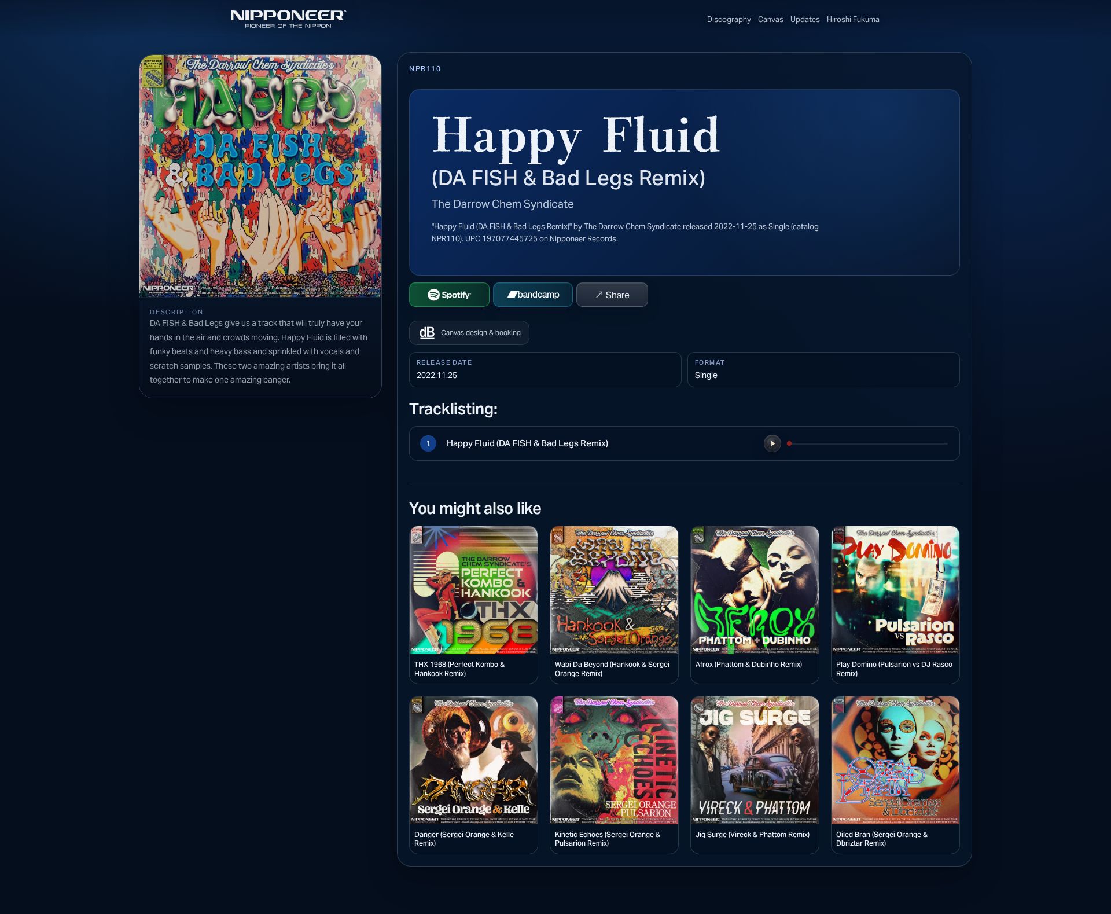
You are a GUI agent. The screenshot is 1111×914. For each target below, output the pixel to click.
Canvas (770, 19)
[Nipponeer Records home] (289, 19)
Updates (805, 19)
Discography (729, 19)
